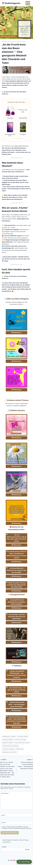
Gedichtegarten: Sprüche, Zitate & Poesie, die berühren (16, 841)
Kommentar (5, 793)
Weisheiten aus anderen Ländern (17, 41)
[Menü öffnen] (27, 3)
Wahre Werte (19, 749)
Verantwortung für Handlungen (10, 745)
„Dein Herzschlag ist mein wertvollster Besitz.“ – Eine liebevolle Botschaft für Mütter (25, 764)
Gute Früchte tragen (20, 739)
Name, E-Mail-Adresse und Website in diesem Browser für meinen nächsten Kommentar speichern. (17, 827)
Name (3, 815)
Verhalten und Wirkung (8, 749)
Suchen (4, 847)
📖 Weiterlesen (16, 332)
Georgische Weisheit (8, 739)
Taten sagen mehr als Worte (22, 742)
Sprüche (4, 41)
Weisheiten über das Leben (10, 752)
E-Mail (3, 822)
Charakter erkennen (22, 736)
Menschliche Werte (8, 742)
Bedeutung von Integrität (9, 736)
